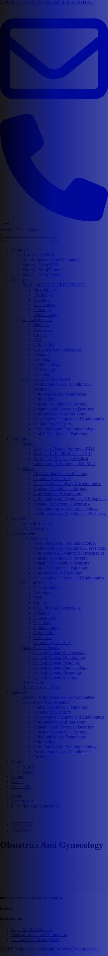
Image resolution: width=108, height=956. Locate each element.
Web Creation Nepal (80, 949)
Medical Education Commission (39, 934)
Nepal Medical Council (31, 929)
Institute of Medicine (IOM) (35, 939)
